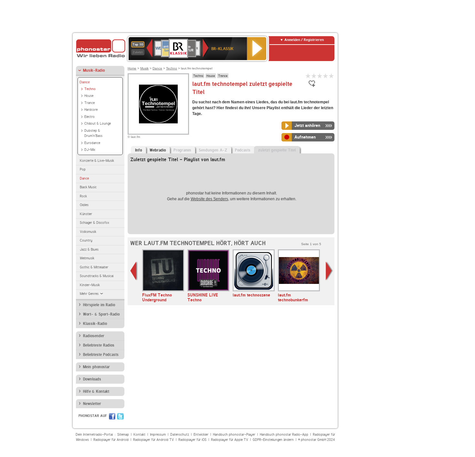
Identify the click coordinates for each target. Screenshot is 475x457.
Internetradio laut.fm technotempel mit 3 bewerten (320, 75)
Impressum (158, 434)
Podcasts (242, 150)
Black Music (88, 187)
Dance (84, 82)
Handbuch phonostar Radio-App (284, 434)
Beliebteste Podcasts (101, 354)
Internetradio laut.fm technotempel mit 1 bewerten (308, 75)
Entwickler (201, 434)
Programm (182, 150)
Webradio (158, 150)
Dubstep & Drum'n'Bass (93, 133)
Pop (83, 169)
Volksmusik (88, 232)
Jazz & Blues (89, 249)
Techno (90, 89)
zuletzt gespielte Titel (277, 150)
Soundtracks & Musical (96, 276)
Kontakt (139, 434)
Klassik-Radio (95, 323)
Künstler (86, 214)
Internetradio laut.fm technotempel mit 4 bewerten (326, 75)
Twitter (120, 416)
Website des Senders (209, 199)
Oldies (84, 205)
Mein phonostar (96, 367)
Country (86, 240)
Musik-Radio (94, 70)
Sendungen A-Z (213, 150)
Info (138, 150)
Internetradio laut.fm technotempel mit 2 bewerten (314, 75)
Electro (89, 117)
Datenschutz (179, 434)
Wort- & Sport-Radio (101, 314)
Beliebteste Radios (98, 345)
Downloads (92, 379)
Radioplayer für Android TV (153, 440)
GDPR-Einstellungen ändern (273, 440)
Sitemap (123, 434)
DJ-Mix (89, 150)
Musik (144, 68)
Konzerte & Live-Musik (97, 161)
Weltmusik (87, 258)
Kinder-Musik (90, 285)
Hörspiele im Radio (99, 305)
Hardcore (91, 110)
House (88, 96)
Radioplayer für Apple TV (229, 440)
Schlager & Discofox (94, 223)
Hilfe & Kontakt (96, 391)
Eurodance (92, 143)
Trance (89, 103)
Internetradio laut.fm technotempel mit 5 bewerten (331, 75)
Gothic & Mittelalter (94, 267)
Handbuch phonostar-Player (234, 434)
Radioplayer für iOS (192, 440)
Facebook (112, 416)
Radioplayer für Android (111, 440)
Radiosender (93, 336)
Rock (83, 196)
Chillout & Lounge (97, 123)
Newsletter (92, 403)
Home (132, 68)
